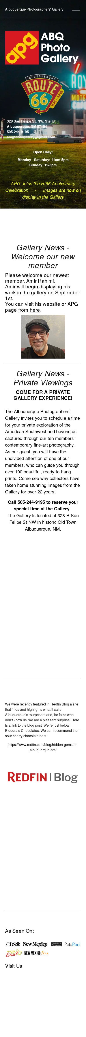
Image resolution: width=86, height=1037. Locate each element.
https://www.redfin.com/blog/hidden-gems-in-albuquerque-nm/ (43, 747)
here (35, 309)
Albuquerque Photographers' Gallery (34, 9)
